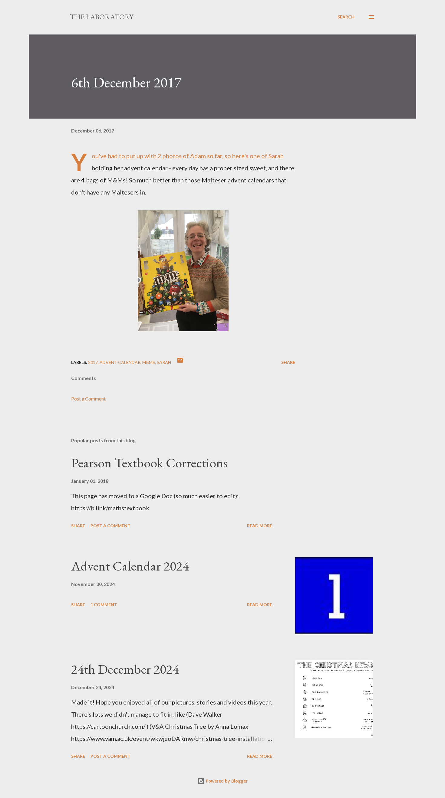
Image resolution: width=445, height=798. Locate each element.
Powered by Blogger (226, 781)
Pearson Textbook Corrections (149, 462)
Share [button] (288, 362)
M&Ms (148, 362)
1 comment (104, 604)
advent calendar (120, 362)
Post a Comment (88, 398)
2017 (93, 362)
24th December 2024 (125, 669)
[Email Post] (180, 362)
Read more (259, 525)
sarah (164, 362)
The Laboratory (101, 16)
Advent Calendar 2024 (130, 565)
